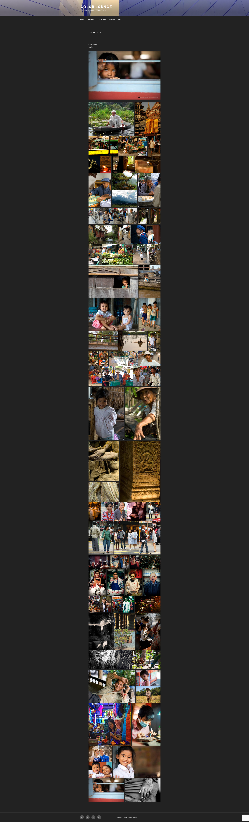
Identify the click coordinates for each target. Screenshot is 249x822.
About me (91, 19)
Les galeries (102, 19)
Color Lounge (96, 7)
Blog (119, 19)
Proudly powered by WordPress (127, 817)
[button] (111, 119)
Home (82, 19)
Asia (90, 47)
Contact (112, 19)
